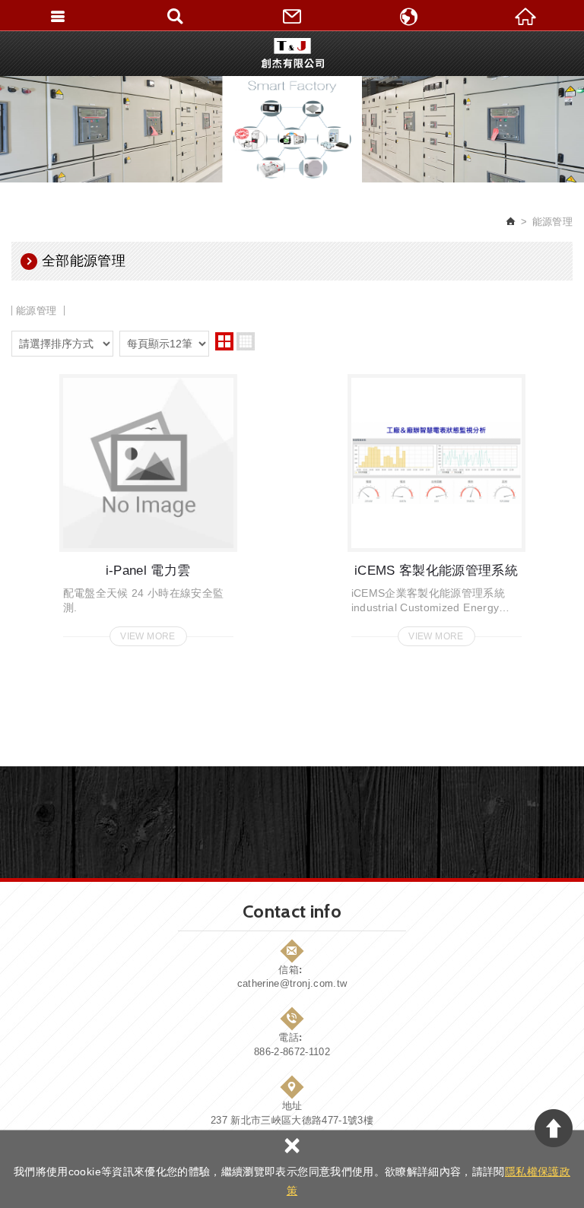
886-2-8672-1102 (292, 1051)
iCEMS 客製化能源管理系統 (436, 505)
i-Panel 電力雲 (148, 505)
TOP (554, 1128)
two (224, 341)
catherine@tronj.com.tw (292, 983)
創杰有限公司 (292, 53)
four (245, 341)
